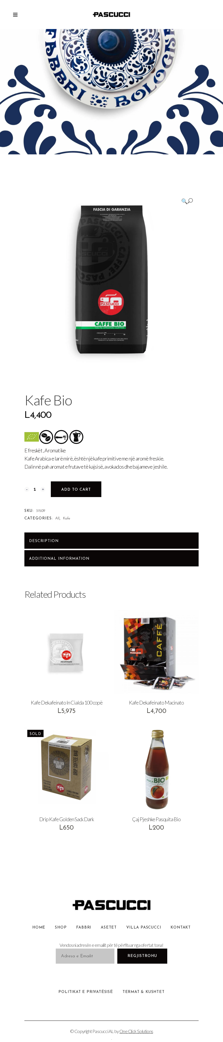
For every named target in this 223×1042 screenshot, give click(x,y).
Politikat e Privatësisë (85, 992)
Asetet (109, 927)
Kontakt (180, 927)
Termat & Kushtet (144, 992)
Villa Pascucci (143, 927)
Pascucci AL (103, 1031)
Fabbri (83, 927)
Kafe (66, 518)
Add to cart (76, 490)
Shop (60, 927)
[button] (187, 201)
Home (38, 927)
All (57, 518)
